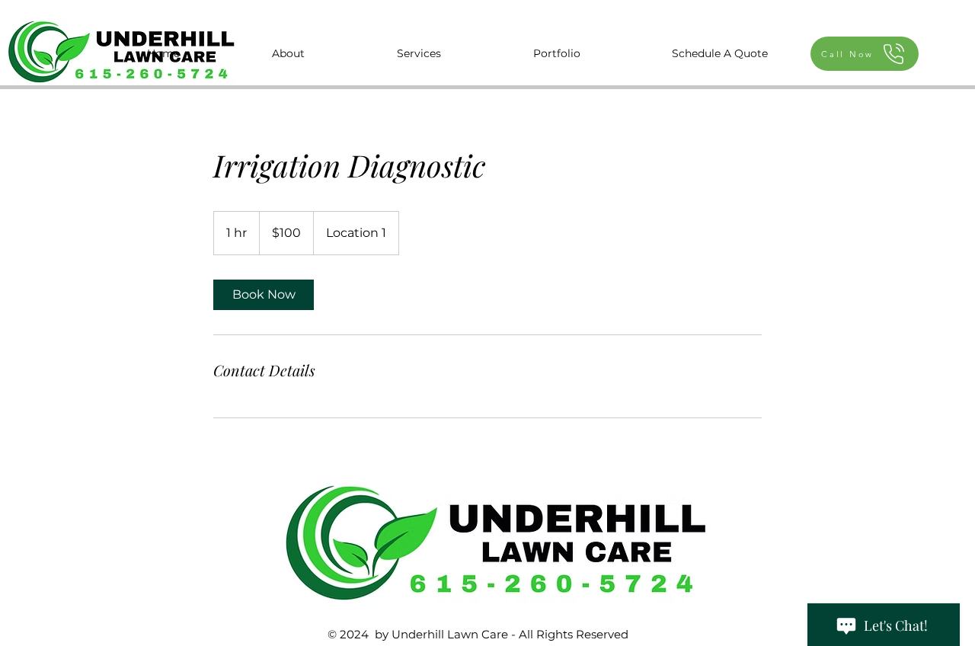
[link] (263, 295)
